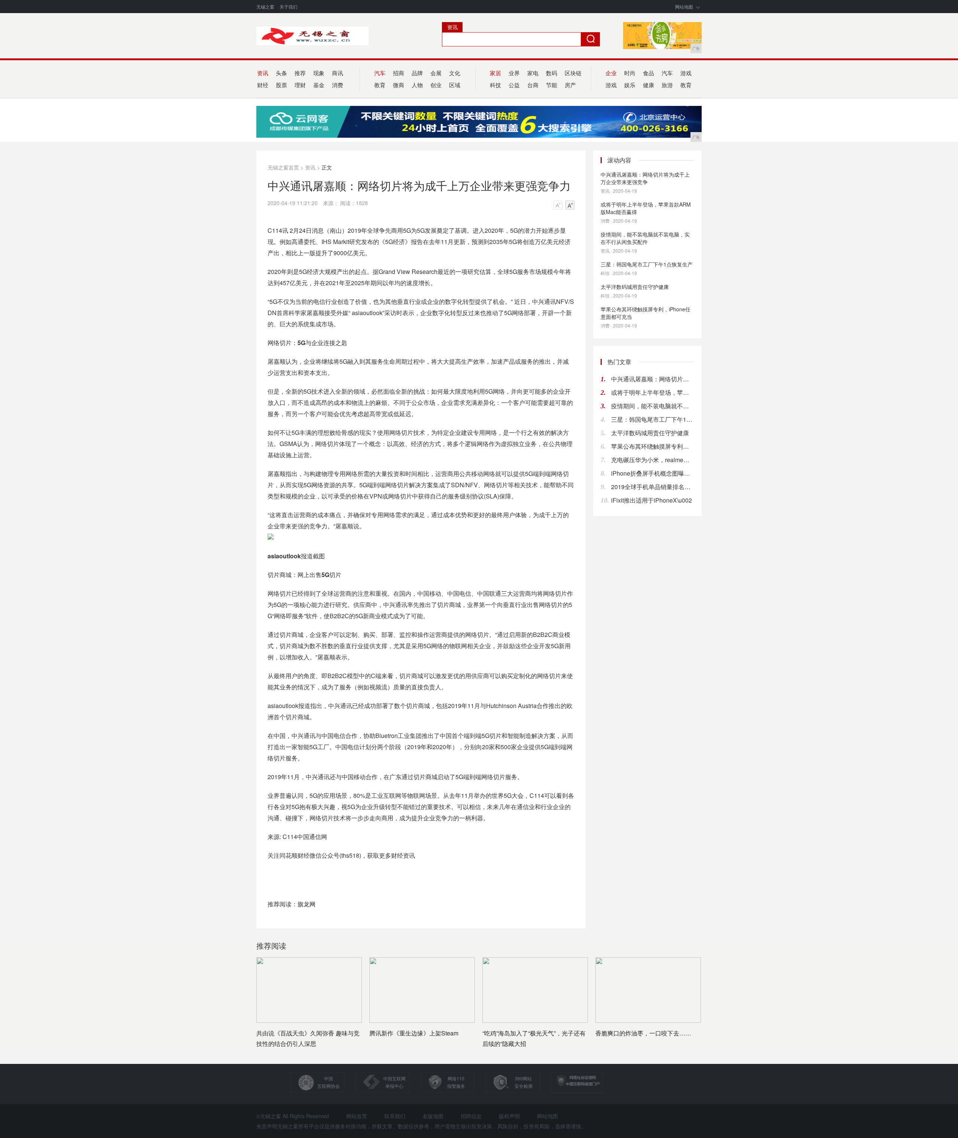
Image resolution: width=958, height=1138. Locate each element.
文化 (454, 73)
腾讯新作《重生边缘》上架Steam (413, 1033)
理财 (300, 85)
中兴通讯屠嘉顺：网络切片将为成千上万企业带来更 (652, 379)
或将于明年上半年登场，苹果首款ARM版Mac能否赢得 (646, 208)
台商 (533, 85)
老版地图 (432, 1116)
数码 (551, 73)
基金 (318, 85)
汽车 (667, 73)
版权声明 (509, 1116)
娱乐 (629, 85)
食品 (648, 73)
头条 (281, 73)
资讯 (310, 167)
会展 (436, 73)
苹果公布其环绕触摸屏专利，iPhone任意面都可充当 (645, 312)
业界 (514, 73)
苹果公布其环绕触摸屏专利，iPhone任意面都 (652, 446)
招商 (398, 73)
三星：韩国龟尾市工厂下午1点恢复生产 (647, 264)
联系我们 (394, 1116)
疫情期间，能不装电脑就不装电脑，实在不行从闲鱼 (652, 406)
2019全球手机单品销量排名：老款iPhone (652, 486)
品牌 (417, 73)
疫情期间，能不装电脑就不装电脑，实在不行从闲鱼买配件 (645, 238)
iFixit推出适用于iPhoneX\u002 (651, 500)
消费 (337, 85)
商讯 (337, 73)
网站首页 (356, 1116)
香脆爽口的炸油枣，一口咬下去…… (643, 1033)
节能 (551, 85)
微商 (398, 85)
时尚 (629, 73)
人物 (417, 85)
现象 (318, 73)
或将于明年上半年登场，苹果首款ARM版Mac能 (652, 392)
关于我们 (289, 6)
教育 (686, 85)
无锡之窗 (265, 6)
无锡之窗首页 (283, 167)
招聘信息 (471, 1116)
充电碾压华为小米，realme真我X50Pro (652, 459)
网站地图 (684, 6)
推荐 (300, 73)
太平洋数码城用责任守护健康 (635, 286)
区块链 (573, 73)
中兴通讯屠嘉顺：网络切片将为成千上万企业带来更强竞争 (645, 178)
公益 (514, 85)
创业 (436, 85)
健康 (648, 85)
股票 (281, 85)
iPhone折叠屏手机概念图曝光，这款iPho (652, 473)
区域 (454, 85)
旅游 (667, 85)
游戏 (686, 73)
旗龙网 (306, 904)
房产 (570, 85)
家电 (533, 73)
